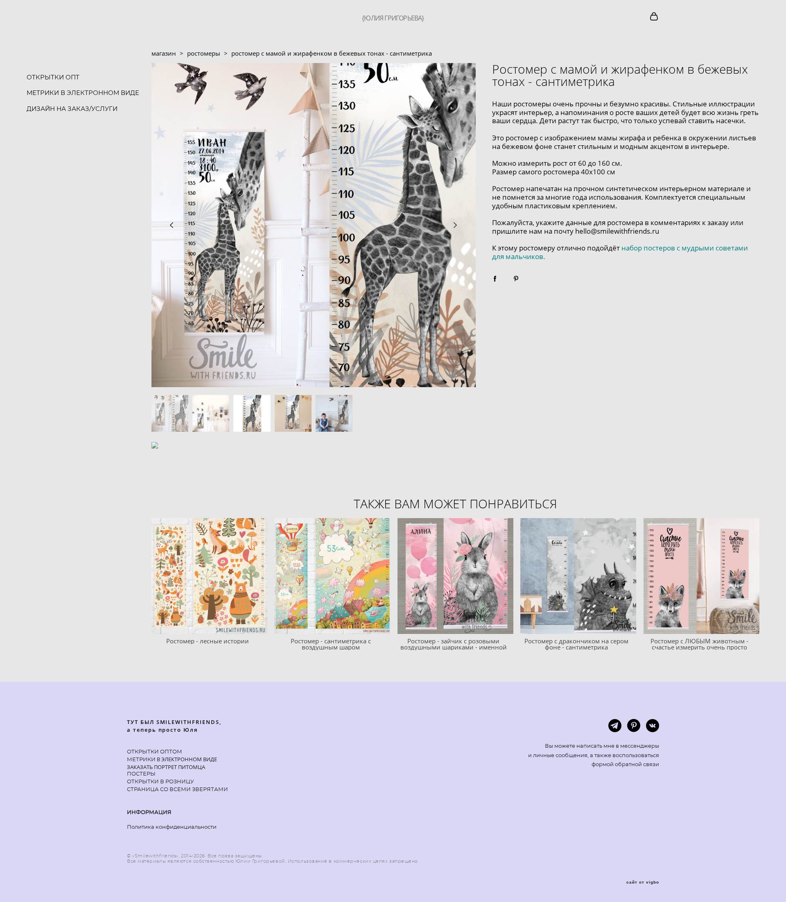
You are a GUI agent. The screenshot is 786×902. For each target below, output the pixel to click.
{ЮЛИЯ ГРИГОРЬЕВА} (393, 18)
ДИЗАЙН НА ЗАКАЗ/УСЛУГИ (72, 109)
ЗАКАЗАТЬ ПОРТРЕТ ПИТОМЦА (166, 767)
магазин (163, 53)
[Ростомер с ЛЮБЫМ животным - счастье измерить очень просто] (701, 576)
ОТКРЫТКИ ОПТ (53, 77)
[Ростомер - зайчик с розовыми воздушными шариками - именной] (455, 576)
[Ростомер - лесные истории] (209, 576)
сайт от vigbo (642, 882)
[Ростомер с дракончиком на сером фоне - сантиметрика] (578, 576)
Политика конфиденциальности (172, 827)
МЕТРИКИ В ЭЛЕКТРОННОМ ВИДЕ (83, 93)
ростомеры (203, 53)
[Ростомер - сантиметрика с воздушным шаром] (332, 576)
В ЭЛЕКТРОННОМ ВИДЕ (186, 759)
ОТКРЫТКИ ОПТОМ (154, 752)
